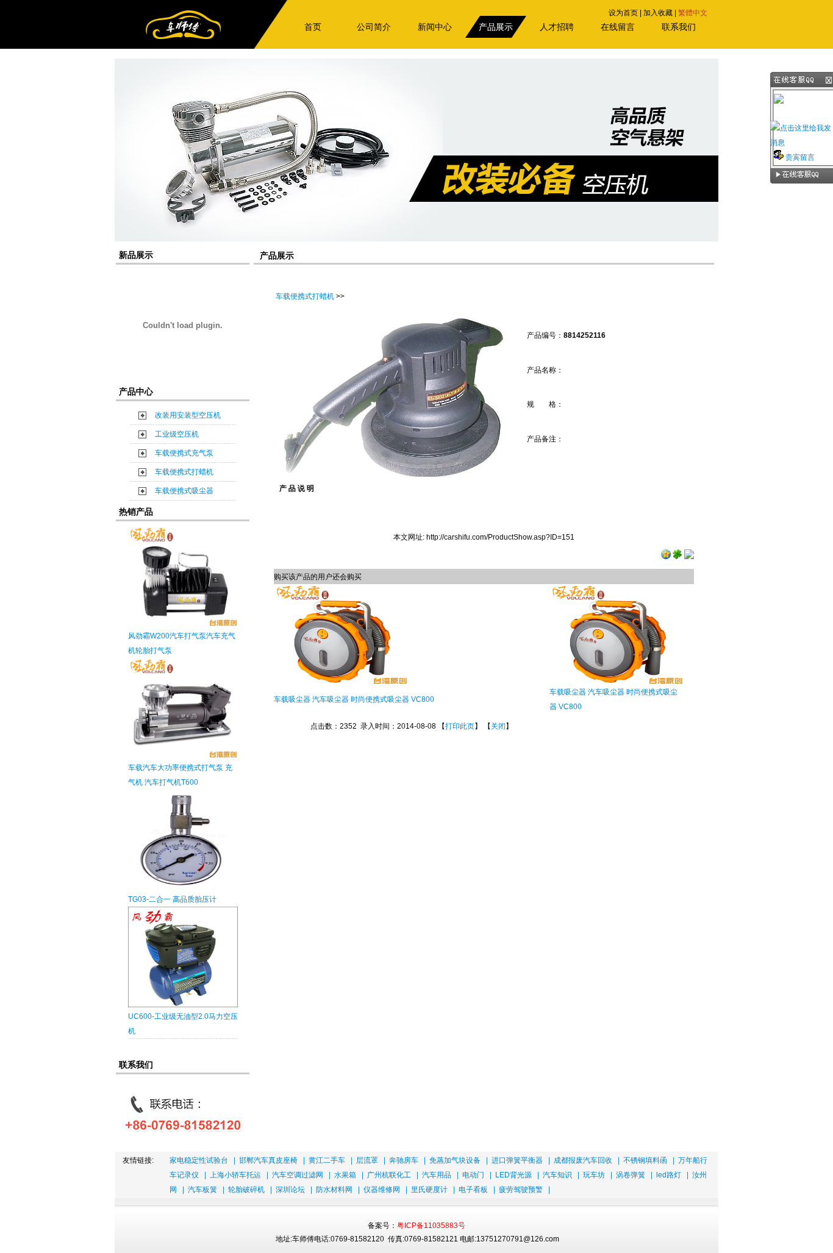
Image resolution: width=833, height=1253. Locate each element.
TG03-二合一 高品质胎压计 (172, 899)
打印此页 (459, 726)
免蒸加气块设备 (455, 1160)
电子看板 (473, 1189)
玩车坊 (594, 1175)
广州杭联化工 (389, 1175)
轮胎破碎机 (246, 1189)
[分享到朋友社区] (677, 556)
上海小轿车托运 (235, 1175)
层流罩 (367, 1160)
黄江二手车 (327, 1160)
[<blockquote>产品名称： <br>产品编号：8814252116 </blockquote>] (393, 474)
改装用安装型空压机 (188, 415)
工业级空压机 (177, 434)
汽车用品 (436, 1175)
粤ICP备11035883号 (431, 1225)
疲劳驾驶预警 (521, 1189)
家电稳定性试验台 (199, 1160)
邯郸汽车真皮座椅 (268, 1160)
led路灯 (668, 1175)
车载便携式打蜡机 (184, 472)
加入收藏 (658, 13)
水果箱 (345, 1175)
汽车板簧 (202, 1189)
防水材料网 (334, 1189)
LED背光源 (513, 1175)
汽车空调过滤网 (297, 1175)
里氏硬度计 (429, 1189)
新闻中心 (435, 27)
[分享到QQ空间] (666, 556)
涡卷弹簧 (630, 1175)
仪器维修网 (381, 1189)
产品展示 (496, 27)
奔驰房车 (403, 1160)
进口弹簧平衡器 (517, 1160)
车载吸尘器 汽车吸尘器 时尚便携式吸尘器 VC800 (354, 699)
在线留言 (618, 27)
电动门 (473, 1175)
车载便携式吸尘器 (184, 491)
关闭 (498, 726)
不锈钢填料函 (645, 1160)
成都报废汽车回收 (583, 1160)
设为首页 (623, 13)
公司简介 (374, 27)
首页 (312, 27)
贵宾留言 (799, 157)
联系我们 (679, 27)
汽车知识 (557, 1175)
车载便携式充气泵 (184, 453)
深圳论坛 (290, 1189)
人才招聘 (557, 27)
